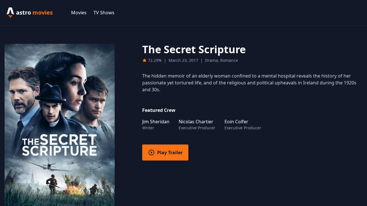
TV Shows (103, 12)
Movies (79, 12)
